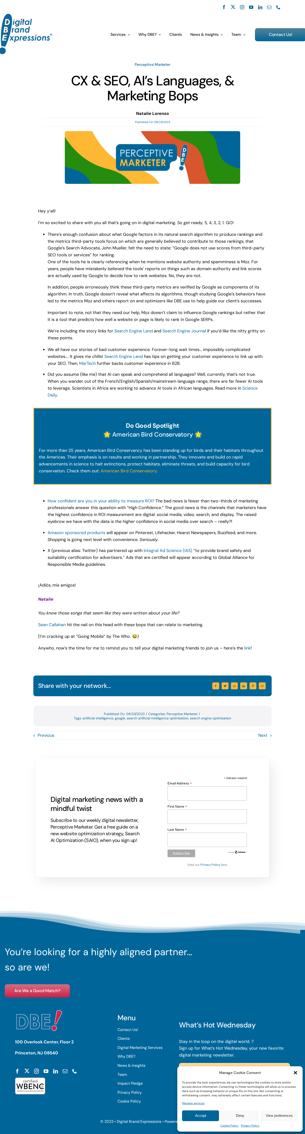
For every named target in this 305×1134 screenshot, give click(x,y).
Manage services (193, 1103)
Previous (46, 735)
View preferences (279, 1115)
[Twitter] (225, 686)
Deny (240, 1115)
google (120, 718)
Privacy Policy (250, 1126)
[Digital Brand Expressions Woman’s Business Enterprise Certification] (30, 1079)
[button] (295, 1072)
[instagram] (242, 7)
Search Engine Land (133, 331)
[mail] (269, 7)
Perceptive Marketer (152, 64)
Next (262, 735)
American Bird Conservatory (129, 471)
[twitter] (233, 7)
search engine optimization (210, 718)
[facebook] (224, 7)
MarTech (87, 363)
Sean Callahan (52, 625)
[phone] (278, 7)
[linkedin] (260, 7)
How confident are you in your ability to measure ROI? (101, 501)
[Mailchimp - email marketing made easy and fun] (237, 852)
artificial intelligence (98, 718)
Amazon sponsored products (76, 533)
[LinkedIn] (243, 686)
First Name (177, 806)
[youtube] (251, 7)
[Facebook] (215, 686)
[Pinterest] (253, 686)
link (247, 648)
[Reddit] (234, 686)
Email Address (180, 783)
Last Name (177, 829)
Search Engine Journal (184, 331)
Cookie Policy (229, 1126)
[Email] (262, 686)
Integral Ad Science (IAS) (168, 550)
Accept (200, 1115)
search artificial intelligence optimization (157, 718)
